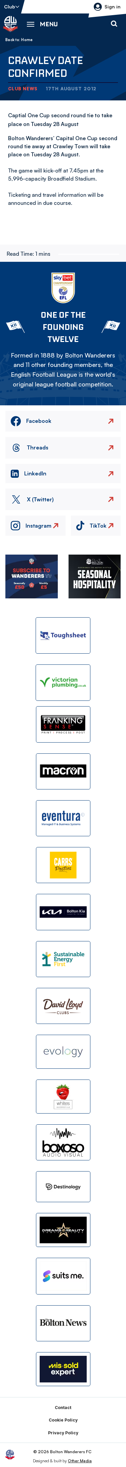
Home (27, 39)
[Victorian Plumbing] (63, 682)
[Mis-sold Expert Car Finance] (63, 1369)
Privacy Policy (63, 1432)
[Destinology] (63, 1186)
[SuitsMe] (63, 1276)
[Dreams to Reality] (63, 1230)
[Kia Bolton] (63, 912)
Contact (63, 1407)
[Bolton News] (63, 1323)
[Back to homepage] (10, 23)
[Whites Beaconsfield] (63, 1097)
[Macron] (63, 771)
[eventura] (63, 818)
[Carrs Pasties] (63, 865)
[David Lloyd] (63, 1006)
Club (9, 6)
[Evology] (63, 1052)
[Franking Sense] (63, 724)
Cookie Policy (63, 1420)
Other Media (80, 1460)
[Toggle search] (114, 24)
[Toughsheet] (63, 635)
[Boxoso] (63, 1142)
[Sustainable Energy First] (63, 959)
